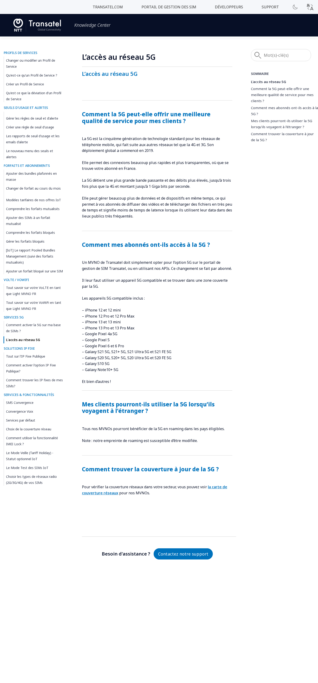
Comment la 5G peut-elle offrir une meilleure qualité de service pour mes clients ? (282, 94)
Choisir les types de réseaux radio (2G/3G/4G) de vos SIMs (31, 480)
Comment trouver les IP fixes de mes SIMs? (34, 383)
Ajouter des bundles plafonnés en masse (31, 176)
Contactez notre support (183, 554)
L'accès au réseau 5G (23, 340)
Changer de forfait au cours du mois (33, 188)
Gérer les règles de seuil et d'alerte (32, 118)
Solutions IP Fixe (19, 348)
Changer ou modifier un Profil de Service (30, 63)
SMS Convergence (20, 403)
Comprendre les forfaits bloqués (30, 232)
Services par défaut (20, 420)
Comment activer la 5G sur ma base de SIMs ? (33, 328)
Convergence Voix (19, 411)
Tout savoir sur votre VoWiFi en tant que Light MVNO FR (33, 305)
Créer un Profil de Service (25, 84)
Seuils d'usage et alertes (26, 108)
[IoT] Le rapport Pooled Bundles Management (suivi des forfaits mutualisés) (30, 256)
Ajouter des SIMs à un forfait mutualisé (28, 220)
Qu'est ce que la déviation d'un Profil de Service (33, 96)
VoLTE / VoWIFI (16, 280)
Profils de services (20, 52)
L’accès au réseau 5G (268, 81)
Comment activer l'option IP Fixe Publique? (31, 368)
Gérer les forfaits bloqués (25, 241)
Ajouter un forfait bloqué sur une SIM (34, 271)
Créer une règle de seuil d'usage (30, 127)
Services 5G (14, 317)
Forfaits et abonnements (27, 166)
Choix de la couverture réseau (28, 429)
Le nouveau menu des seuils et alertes (29, 154)
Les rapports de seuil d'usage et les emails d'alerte (33, 139)
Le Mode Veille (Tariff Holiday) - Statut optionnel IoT (29, 456)
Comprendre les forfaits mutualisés (33, 209)
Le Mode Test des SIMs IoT (27, 468)
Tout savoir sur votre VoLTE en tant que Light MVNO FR (33, 290)
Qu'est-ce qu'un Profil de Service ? (31, 75)
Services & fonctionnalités (29, 395)
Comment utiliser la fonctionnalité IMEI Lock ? (32, 441)
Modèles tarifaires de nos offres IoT (33, 200)
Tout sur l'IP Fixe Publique (25, 356)
